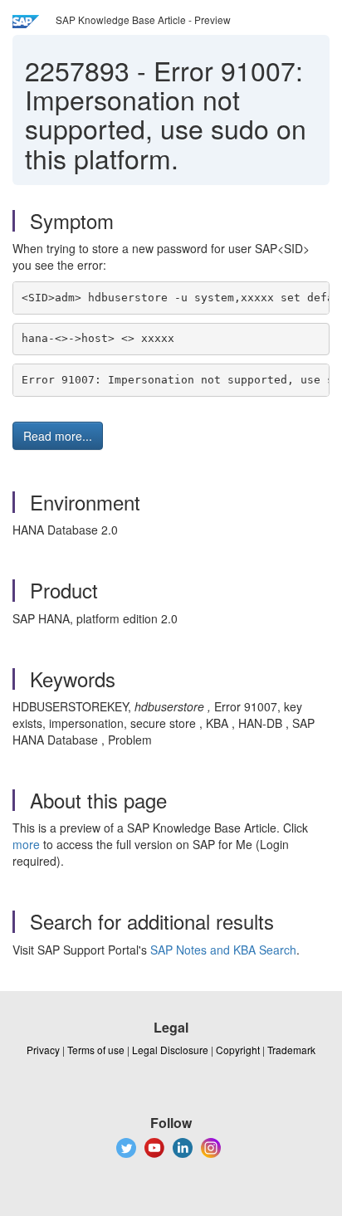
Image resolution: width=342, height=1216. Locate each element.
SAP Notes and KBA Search (223, 949)
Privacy (43, 1050)
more (26, 844)
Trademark (291, 1050)
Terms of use (96, 1050)
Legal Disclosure (170, 1050)
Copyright (238, 1050)
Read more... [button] (57, 435)
